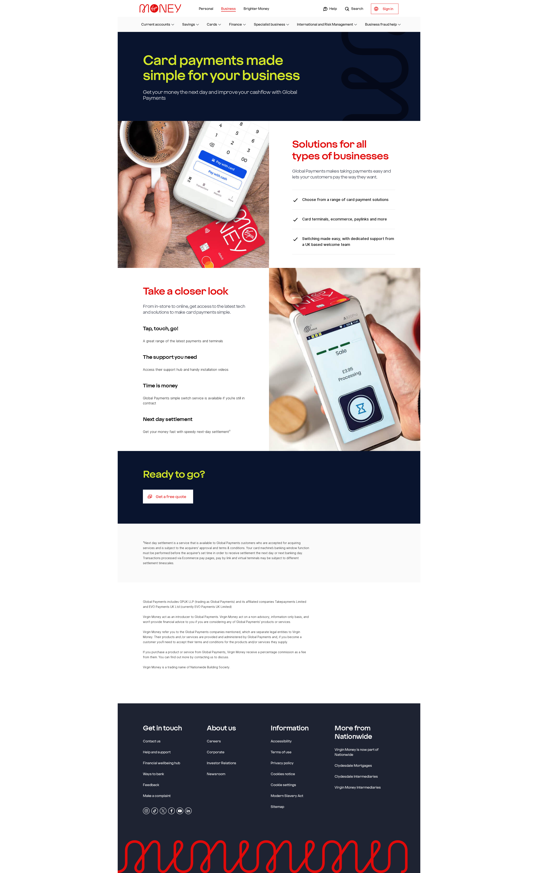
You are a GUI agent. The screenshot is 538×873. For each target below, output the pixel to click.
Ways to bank (153, 774)
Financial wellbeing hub (161, 763)
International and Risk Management (325, 24)
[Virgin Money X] (163, 811)
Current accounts (155, 24)
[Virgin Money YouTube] (180, 811)
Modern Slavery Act (287, 795)
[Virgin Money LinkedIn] (188, 811)
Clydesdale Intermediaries (356, 776)
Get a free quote (174, 496)
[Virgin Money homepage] (162, 8)
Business (228, 8)
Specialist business (269, 24)
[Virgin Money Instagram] (146, 811)
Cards (212, 24)
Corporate (215, 752)
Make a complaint (157, 796)
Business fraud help (381, 24)
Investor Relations (221, 763)
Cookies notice (283, 774)
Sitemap (277, 807)
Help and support (157, 752)
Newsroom (216, 774)
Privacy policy (282, 763)
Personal (206, 8)
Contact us (152, 741)
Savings (188, 24)
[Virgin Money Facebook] (171, 811)
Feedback (151, 785)
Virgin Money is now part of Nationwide (356, 751)
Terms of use (281, 752)
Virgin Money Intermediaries (358, 787)
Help (333, 8)
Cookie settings (283, 785)
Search (357, 8)
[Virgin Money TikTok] (154, 811)
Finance (235, 24)
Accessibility (281, 741)
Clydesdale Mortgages (353, 765)
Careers (214, 741)
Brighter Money (256, 8)
